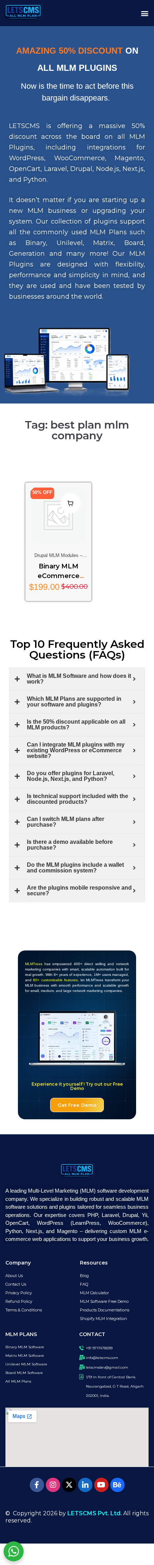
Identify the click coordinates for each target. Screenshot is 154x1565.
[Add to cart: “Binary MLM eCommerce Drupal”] (70, 503)
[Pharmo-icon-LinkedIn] (85, 1485)
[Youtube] (101, 1485)
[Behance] (117, 1485)
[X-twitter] (69, 1485)
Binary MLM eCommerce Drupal (59, 576)
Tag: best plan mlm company (77, 430)
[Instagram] (53, 1485)
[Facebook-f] (37, 1485)
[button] (144, 13)
